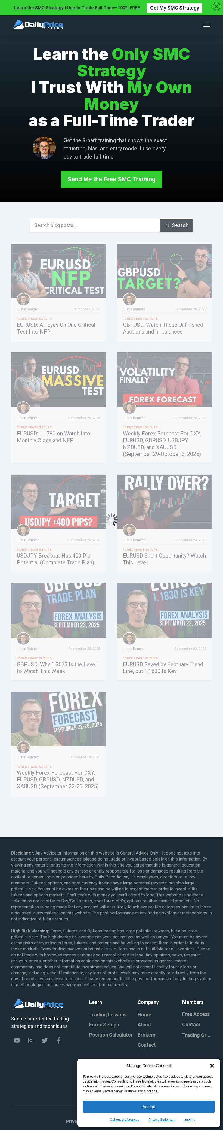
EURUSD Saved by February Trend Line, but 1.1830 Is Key (163, 667)
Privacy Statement (161, 1120)
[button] (212, 1065)
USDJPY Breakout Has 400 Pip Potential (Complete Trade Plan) (55, 559)
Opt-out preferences (124, 1120)
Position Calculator (111, 1035)
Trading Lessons (107, 1014)
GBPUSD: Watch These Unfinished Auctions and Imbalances (163, 328)
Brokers (146, 1035)
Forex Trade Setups (34, 318)
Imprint (189, 1120)
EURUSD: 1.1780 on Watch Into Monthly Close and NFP (53, 437)
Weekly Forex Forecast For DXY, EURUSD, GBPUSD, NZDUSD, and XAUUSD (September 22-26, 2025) (58, 780)
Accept (149, 1106)
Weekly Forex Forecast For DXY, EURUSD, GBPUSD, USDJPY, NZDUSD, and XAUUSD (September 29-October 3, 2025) (162, 443)
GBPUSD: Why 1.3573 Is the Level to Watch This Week (57, 667)
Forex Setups (104, 1025)
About (144, 1025)
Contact (147, 1045)
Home (144, 1014)
